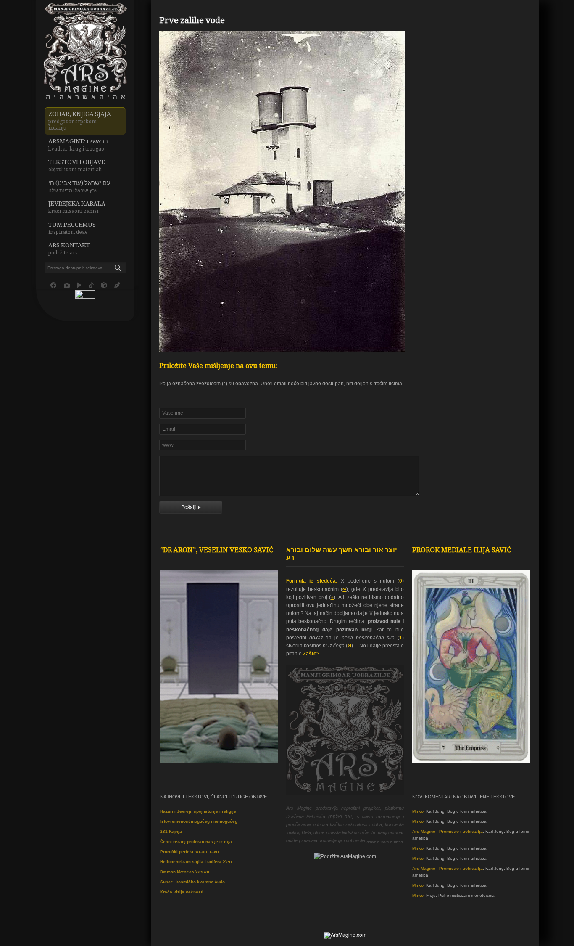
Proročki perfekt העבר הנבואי (189, 851)
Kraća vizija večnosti (181, 892)
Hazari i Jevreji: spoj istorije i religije (198, 811)
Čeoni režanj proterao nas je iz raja (196, 841)
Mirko (418, 811)
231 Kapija (171, 831)
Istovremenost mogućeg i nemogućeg (198, 821)
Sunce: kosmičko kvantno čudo (192, 882)
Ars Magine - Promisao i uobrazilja (447, 831)
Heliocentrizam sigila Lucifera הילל (196, 861)
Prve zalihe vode (192, 21)
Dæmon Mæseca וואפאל (184, 871)
